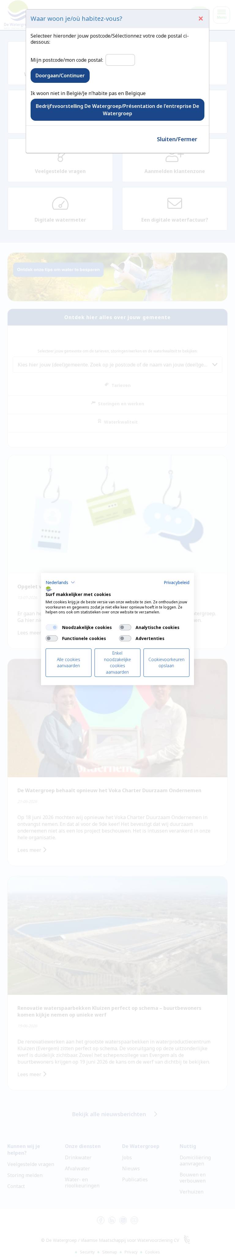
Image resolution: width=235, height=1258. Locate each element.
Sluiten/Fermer (177, 139)
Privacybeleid (176, 582)
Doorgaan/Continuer (60, 75)
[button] (60, 582)
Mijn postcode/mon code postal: (67, 60)
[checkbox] (52, 627)
